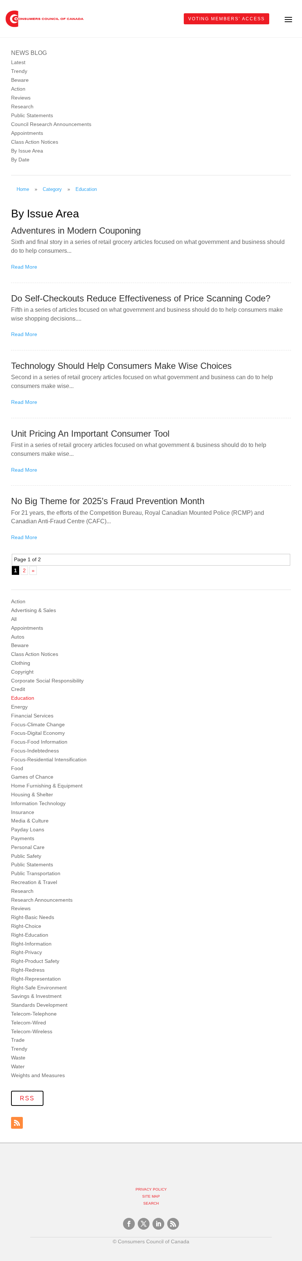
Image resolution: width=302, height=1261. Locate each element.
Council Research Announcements (51, 124)
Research (22, 106)
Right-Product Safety (35, 961)
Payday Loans (27, 829)
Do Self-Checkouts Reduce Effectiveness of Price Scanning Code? (140, 298)
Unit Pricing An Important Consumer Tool (90, 434)
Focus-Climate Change (38, 724)
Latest (18, 62)
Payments (22, 838)
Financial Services (32, 716)
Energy (19, 707)
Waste (18, 1058)
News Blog (29, 53)
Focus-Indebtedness (35, 751)
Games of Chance (32, 777)
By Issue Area (27, 151)
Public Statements (32, 115)
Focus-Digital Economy (38, 733)
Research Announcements (42, 900)
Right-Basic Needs (32, 917)
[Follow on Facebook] (129, 1224)
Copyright (22, 672)
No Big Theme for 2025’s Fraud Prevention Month (107, 501)
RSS (27, 1098)
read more (24, 267)
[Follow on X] (144, 1224)
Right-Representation (36, 979)
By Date (20, 160)
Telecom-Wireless (31, 1031)
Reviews (21, 98)
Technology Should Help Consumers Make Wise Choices (121, 366)
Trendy (19, 71)
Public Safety (26, 856)
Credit (18, 689)
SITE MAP (151, 1196)
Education (22, 698)
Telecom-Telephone (34, 1014)
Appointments (27, 133)
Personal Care (28, 847)
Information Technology (38, 803)
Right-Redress (28, 970)
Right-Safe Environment (39, 988)
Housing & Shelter (32, 794)
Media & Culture (30, 821)
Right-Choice (26, 926)
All (14, 619)
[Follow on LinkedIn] (158, 1224)
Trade (18, 1040)
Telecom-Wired (28, 1023)
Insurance (22, 812)
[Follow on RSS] (17, 1123)
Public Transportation (35, 873)
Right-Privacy (26, 952)
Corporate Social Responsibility (47, 681)
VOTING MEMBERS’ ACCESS (226, 18)
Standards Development (39, 1005)
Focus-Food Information (39, 742)
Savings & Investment (36, 996)
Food (17, 768)
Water (18, 1066)
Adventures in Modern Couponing (76, 230)
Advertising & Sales (33, 610)
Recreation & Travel (34, 882)
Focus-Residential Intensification (49, 759)
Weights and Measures (38, 1075)
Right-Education (29, 935)
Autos (17, 637)
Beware (20, 80)
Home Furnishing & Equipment (46, 786)
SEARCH (151, 1203)
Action (18, 89)
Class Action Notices (34, 142)
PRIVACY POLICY (151, 1189)
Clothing (20, 663)
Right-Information (31, 944)
